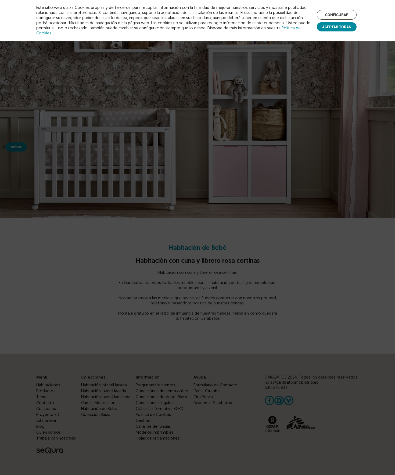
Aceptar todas (336, 26)
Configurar (337, 14)
